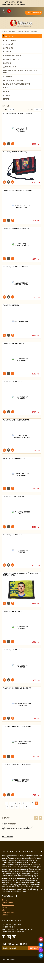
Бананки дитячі (11, 59)
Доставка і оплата (8, 905)
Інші (5, 88)
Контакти (5, 915)
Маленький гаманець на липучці (17, 114)
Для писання (9, 67)
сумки (6, 95)
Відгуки (4, 907)
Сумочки (7, 76)
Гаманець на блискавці (13, 343)
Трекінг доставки (8, 912)
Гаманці (7, 63)
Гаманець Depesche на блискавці (17, 190)
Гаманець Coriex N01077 (13, 497)
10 (12, 807)
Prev (36, 818)
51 (31, 807)
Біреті (6, 99)
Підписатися (35, 948)
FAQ (3, 910)
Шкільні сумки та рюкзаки (16, 84)
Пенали (7, 52)
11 (17, 807)
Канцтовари (9, 40)
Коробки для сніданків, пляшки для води (21, 72)
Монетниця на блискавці (14, 458)
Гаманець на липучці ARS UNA (16, 267)
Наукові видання (12, 56)
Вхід (28, 12)
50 (26, 807)
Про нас (4, 900)
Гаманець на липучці (12, 382)
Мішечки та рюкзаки (13, 80)
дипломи (8, 48)
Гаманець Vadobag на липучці (16, 228)
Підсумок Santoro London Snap (17, 688)
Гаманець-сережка (11, 305)
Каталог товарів (7, 902)
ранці (6, 91)
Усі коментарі (7, 837)
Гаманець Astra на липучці (15, 152)
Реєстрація (37, 12)
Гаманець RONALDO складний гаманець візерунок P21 (20, 574)
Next (40, 818)
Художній (8, 44)
